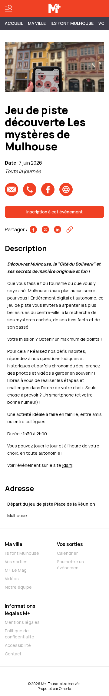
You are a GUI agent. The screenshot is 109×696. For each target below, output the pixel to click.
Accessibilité (18, 645)
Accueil (14, 23)
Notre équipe (18, 587)
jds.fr (67, 465)
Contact (13, 654)
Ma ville (13, 544)
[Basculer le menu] (8, 8)
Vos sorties (16, 561)
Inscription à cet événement (54, 212)
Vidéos (12, 578)
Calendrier (67, 553)
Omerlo (65, 688)
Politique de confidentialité (19, 634)
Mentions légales (22, 622)
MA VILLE (37, 23)
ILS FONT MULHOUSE (72, 23)
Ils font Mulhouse (22, 553)
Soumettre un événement (70, 565)
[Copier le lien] (69, 229)
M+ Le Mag (16, 570)
